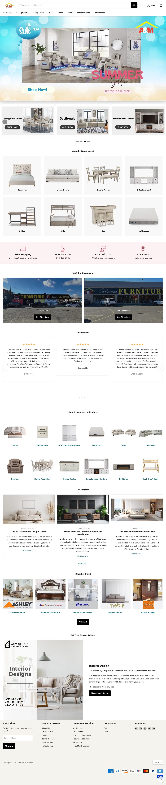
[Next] (161, 121)
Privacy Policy (47, 742)
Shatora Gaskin (137, 374)
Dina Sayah (29, 374)
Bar (51, 12)
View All (83, 622)
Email (106, 732)
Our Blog (45, 735)
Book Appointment (99, 693)
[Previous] (4, 121)
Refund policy (47, 746)
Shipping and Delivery (82, 735)
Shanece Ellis (83, 368)
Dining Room (39, 12)
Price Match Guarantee (82, 746)
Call (105, 728)
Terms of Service (48, 739)
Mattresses (100, 12)
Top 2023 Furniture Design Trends (28, 531)
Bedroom (7, 12)
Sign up (9, 746)
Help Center (78, 732)
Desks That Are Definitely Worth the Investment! (83, 532)
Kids (70, 12)
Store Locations (48, 732)
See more (82, 563)
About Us (46, 728)
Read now (27, 550)
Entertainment (84, 12)
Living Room (22, 12)
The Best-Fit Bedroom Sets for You (137, 531)
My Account (78, 728)
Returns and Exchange (82, 739)
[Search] (134, 5)
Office (60, 12)
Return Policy (78, 742)
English (156, 762)
